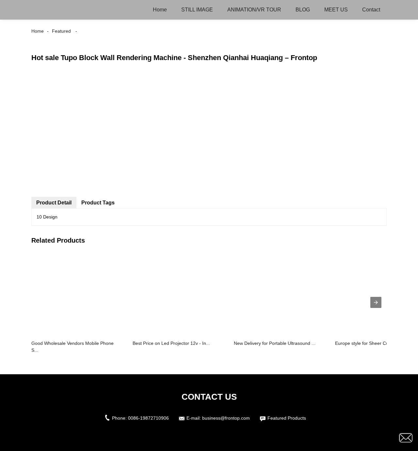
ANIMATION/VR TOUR (254, 9)
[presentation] (375, 302)
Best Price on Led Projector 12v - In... (171, 343)
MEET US (336, 9)
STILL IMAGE (197, 9)
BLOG (303, 9)
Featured (61, 31)
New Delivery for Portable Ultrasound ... (274, 343)
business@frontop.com (226, 418)
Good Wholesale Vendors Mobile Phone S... (72, 347)
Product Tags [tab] (98, 202)
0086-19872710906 (148, 418)
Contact (371, 9)
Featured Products (286, 418)
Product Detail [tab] (54, 202)
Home (160, 9)
